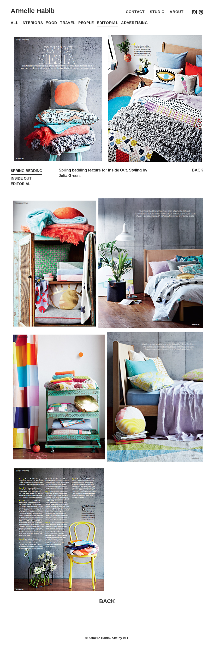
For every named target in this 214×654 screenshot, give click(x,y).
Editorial (107, 23)
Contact (135, 12)
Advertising (134, 23)
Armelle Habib (33, 10)
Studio (157, 12)
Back (197, 170)
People (86, 23)
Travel (67, 23)
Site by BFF (120, 638)
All (15, 23)
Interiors (32, 23)
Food (51, 23)
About (176, 12)
